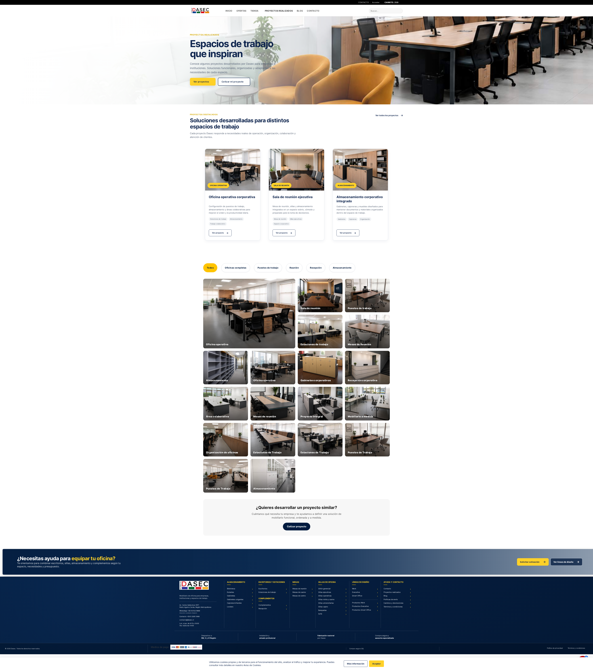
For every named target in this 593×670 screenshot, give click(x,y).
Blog (300, 11)
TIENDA (254, 11)
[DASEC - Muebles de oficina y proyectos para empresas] (205, 10)
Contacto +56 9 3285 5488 (189, 616)
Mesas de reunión (299, 589)
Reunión (294, 267)
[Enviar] (400, 10)
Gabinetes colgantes (235, 599)
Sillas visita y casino (326, 599)
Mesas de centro (299, 596)
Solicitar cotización (533, 561)
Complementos (265, 605)
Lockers (230, 607)
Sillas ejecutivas (324, 592)
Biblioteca (231, 589)
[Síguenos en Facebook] (191, 2)
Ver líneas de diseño (566, 561)
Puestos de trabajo (268, 267)
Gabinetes (231, 596)
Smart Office (357, 596)
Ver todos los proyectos (389, 115)
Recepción (316, 267)
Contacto (313, 11)
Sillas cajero (323, 607)
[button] (376, 2)
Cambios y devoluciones (393, 603)
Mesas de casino (299, 592)
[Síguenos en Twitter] (194, 2)
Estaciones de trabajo (267, 592)
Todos (210, 267)
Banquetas (322, 610)
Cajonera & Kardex (234, 603)
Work (354, 589)
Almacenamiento (342, 267)
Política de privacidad (555, 648)
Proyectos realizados (392, 592)
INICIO (228, 11)
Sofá (320, 614)
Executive (356, 592)
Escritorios (263, 589)
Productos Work (358, 603)
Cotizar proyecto (296, 526)
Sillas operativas (325, 596)
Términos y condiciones (393, 607)
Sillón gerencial (324, 589)
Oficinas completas (235, 267)
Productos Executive (360, 606)
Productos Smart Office (361, 610)
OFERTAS (241, 11)
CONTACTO (363, 2)
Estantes (230, 592)
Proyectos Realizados (279, 11)
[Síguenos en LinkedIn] (197, 2)
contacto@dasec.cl (186, 620)
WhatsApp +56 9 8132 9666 (189, 611)
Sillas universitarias (326, 603)
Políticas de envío (391, 599)
